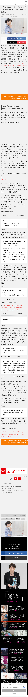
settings (14, 693)
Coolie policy (22, 687)
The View (5, 180)
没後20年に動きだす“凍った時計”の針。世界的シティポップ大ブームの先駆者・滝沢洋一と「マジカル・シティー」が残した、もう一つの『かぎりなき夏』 (20, 682)
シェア (10, 38)
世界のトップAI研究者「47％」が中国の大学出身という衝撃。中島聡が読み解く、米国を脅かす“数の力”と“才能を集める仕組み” (16, 608)
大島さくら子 (5, 518)
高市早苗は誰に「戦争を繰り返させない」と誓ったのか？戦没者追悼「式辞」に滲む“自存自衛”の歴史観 (14, 597)
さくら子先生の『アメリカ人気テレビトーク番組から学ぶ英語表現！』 (14, 66)
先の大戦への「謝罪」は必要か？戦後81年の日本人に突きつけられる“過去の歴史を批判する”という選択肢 (20, 639)
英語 (4, 14)
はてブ (20, 38)
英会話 (18, 518)
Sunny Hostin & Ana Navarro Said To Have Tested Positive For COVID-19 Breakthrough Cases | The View (12, 308)
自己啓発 (13, 518)
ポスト (12, 42)
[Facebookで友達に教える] (14, 552)
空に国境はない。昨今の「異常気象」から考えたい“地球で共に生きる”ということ (17, 616)
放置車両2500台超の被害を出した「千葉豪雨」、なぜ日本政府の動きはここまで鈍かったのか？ (7, 639)
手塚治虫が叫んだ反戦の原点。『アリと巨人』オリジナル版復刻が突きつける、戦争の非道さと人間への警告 (16, 659)
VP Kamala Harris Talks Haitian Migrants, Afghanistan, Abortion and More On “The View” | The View (13, 434)
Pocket (22, 42)
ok (14, 690)
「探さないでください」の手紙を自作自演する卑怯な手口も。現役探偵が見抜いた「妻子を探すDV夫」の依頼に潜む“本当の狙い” (7, 682)
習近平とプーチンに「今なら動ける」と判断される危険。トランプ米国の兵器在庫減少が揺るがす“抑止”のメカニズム (16, 651)
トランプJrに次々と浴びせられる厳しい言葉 (16, 471)
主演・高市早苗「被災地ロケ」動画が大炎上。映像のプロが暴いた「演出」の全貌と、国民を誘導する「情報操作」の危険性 (16, 668)
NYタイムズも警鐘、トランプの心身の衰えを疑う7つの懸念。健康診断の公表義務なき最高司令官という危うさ (17, 625)
